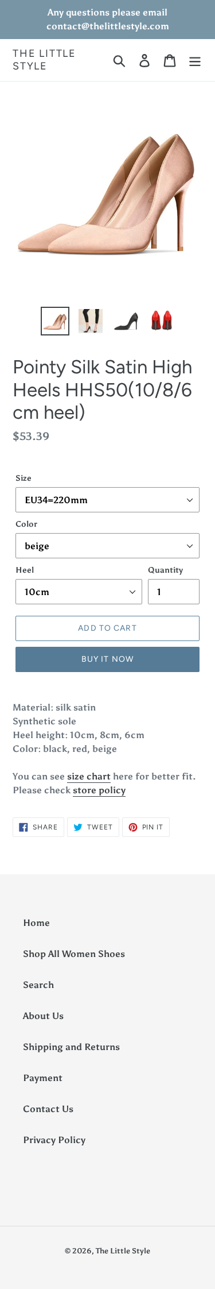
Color (26, 524)
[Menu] (195, 60)
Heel (24, 570)
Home (36, 922)
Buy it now (107, 659)
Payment (42, 1077)
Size (23, 478)
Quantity (165, 570)
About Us (43, 1015)
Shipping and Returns (71, 1046)
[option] (55, 321)
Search (38, 984)
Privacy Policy (54, 1139)
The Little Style (44, 60)
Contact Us (48, 1108)
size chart (89, 776)
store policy (99, 790)
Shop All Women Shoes (74, 953)
